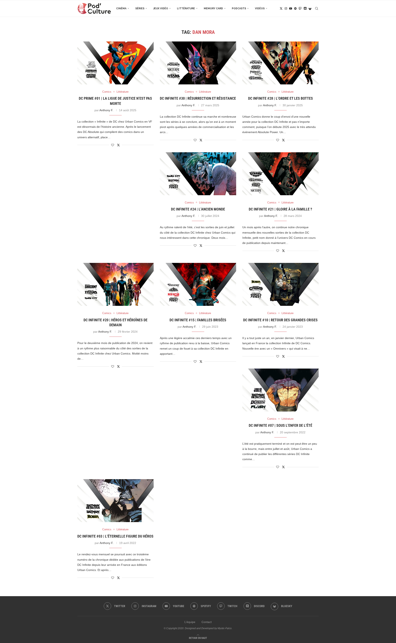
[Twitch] (300, 8)
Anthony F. (106, 110)
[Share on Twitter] (118, 145)
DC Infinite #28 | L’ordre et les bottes (280, 98)
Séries (139, 8)
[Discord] (305, 8)
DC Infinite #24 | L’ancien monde (198, 209)
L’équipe (189, 622)
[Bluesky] (310, 8)
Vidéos (260, 8)
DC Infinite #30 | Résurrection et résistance (198, 98)
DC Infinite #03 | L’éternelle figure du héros (115, 536)
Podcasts (239, 8)
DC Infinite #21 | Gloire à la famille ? (280, 209)
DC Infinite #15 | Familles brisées (198, 320)
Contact (207, 622)
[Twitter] (281, 8)
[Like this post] (112, 145)
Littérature (186, 8)
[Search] (317, 8)
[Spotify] (295, 8)
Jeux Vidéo (160, 8)
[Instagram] (286, 8)
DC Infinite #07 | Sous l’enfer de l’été (280, 425)
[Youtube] (290, 8)
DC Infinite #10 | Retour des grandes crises (280, 320)
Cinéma (121, 8)
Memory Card (213, 8)
